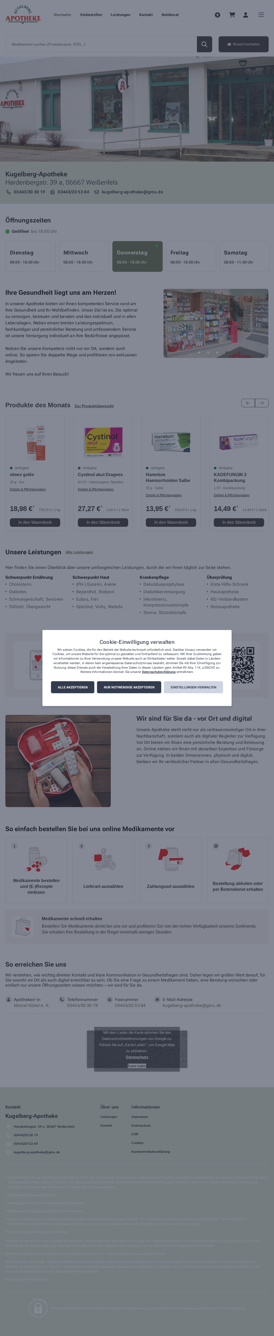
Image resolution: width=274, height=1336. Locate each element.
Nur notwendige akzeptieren (129, 687)
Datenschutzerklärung (159, 672)
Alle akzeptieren (73, 687)
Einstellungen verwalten (193, 687)
